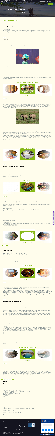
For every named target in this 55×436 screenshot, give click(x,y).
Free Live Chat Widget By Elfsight (48, 432)
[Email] (46, 430)
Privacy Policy (6, 425)
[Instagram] (52, 430)
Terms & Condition (6, 426)
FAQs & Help (5, 427)
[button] (47, 434)
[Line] (49, 430)
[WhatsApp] (43, 430)
